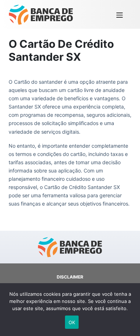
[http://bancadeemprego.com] (41, 14)
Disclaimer (70, 277)
